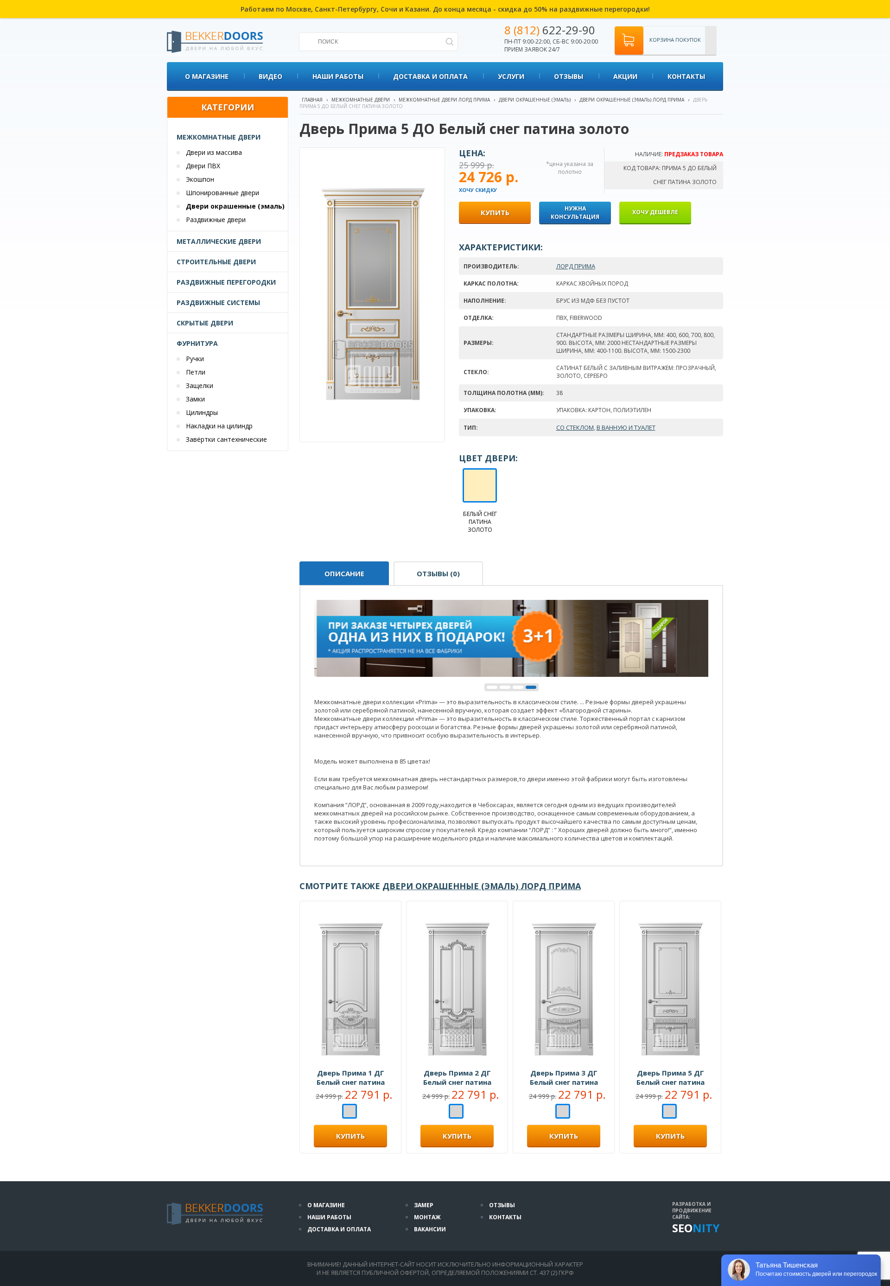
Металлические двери (219, 241)
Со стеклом (575, 427)
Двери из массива (214, 152)
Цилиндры (202, 412)
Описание (344, 573)
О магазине (207, 76)
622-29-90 (549, 30)
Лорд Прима (575, 266)
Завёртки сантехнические (226, 439)
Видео (270, 76)
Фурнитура (197, 343)
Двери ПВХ (203, 165)
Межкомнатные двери (219, 137)
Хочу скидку (478, 189)
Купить (350, 1135)
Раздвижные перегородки (226, 282)
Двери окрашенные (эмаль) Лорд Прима (631, 99)
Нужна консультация (575, 212)
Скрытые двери (205, 322)
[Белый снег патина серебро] (349, 1112)
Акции (625, 76)
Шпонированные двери (222, 192)
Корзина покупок (675, 39)
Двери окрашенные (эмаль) (235, 206)
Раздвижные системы (218, 302)
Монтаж (427, 1217)
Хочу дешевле (655, 212)
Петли (195, 372)
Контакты (686, 76)
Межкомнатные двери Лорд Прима (444, 99)
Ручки (195, 358)
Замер (423, 1205)
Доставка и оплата (430, 76)
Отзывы (568, 76)
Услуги (511, 76)
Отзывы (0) (438, 573)
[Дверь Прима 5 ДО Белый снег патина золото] (372, 419)
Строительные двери (216, 261)
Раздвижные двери (216, 219)
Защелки (199, 385)
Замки (195, 399)
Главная (312, 99)
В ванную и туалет (626, 427)
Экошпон (200, 179)
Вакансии (430, 1229)
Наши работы (337, 76)
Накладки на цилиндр (219, 425)
